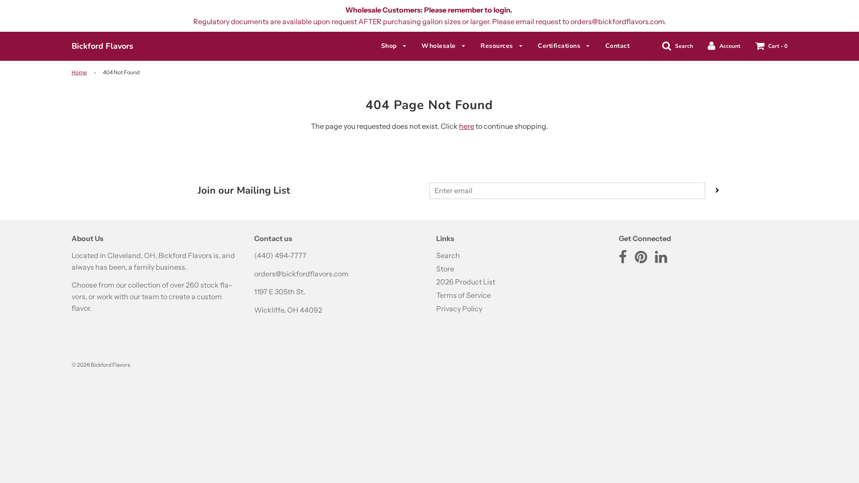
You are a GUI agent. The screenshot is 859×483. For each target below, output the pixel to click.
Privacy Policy (459, 308)
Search (448, 255)
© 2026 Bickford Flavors (101, 364)
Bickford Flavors (102, 46)
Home (79, 72)
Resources (498, 46)
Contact (617, 46)
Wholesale (439, 46)
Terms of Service (463, 295)
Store (445, 268)
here (466, 126)
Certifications (560, 46)
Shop (390, 46)
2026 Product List (465, 281)
